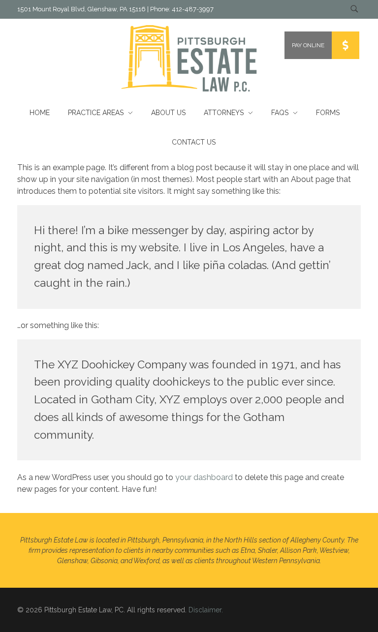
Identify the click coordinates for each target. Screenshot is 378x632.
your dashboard (204, 477)
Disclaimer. (206, 610)
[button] (345, 45)
